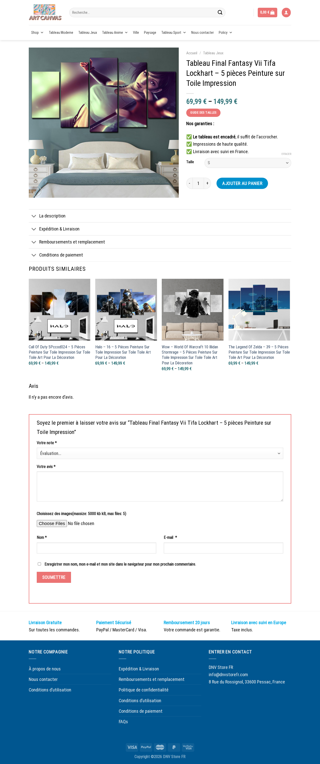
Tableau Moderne (61, 33)
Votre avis (46, 466)
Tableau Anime (112, 33)
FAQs (123, 721)
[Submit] (220, 12)
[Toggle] (34, 216)
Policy (223, 33)
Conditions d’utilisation (50, 689)
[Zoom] (36, 190)
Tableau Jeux (87, 33)
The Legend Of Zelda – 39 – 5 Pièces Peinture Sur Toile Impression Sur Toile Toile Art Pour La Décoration (259, 352)
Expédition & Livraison (59, 228)
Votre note (47, 442)
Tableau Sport (171, 33)
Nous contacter (202, 33)
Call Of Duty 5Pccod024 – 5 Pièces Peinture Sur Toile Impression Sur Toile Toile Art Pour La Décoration (59, 352)
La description (52, 215)
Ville (136, 33)
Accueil (191, 53)
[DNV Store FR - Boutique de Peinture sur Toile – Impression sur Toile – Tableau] (45, 12)
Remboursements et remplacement (72, 241)
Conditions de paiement (61, 255)
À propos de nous (45, 668)
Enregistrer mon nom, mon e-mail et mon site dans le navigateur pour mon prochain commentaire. (120, 564)
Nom (42, 537)
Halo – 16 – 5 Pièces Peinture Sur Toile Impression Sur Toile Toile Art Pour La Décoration (123, 352)
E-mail (170, 537)
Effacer (286, 154)
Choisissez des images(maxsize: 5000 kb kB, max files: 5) (81, 513)
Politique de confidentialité (143, 689)
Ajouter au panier (242, 183)
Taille (190, 162)
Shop (35, 33)
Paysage (150, 33)
